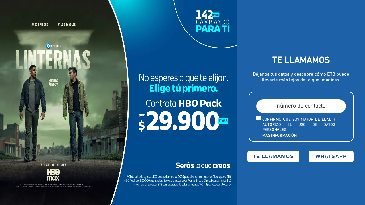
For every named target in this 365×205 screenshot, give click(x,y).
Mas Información (279, 136)
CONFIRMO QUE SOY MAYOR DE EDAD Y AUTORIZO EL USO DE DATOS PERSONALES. (298, 125)
